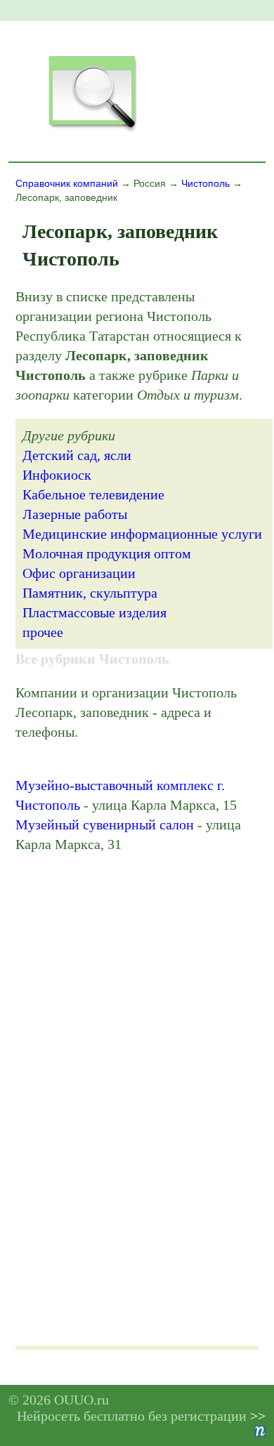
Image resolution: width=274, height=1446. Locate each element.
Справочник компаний (66, 183)
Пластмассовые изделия (94, 612)
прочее (42, 632)
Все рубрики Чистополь (92, 658)
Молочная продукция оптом (106, 553)
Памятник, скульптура (89, 592)
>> (258, 1416)
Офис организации (79, 573)
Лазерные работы (74, 514)
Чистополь (205, 183)
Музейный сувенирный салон (104, 824)
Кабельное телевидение (93, 494)
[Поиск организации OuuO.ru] (92, 130)
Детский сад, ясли (76, 455)
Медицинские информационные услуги (142, 533)
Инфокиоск (56, 474)
